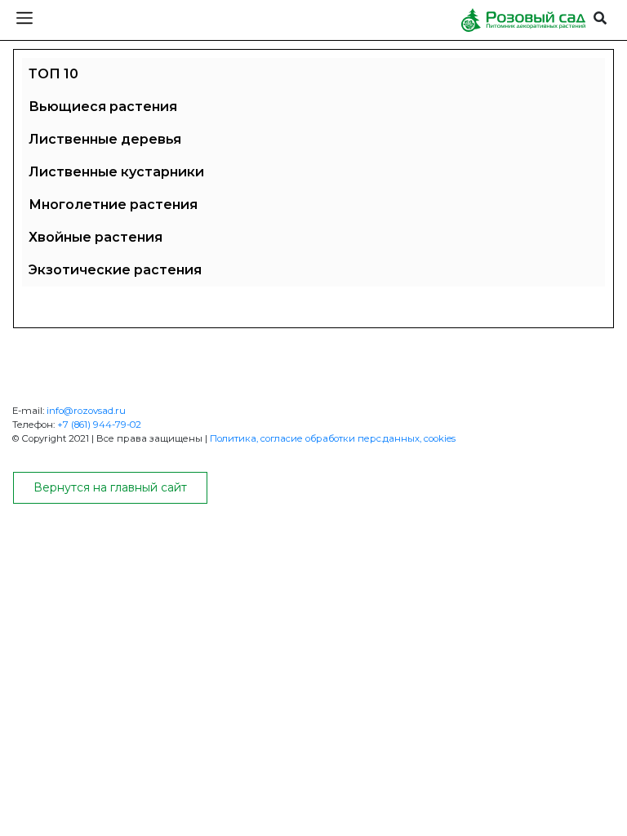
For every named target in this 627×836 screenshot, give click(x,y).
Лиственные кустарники (116, 172)
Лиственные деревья (105, 139)
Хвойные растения (95, 237)
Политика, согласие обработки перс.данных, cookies (333, 438)
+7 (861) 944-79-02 (99, 424)
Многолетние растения (113, 204)
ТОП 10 (53, 74)
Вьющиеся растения (103, 106)
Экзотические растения (115, 270)
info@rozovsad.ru (86, 410)
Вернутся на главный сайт (110, 487)
